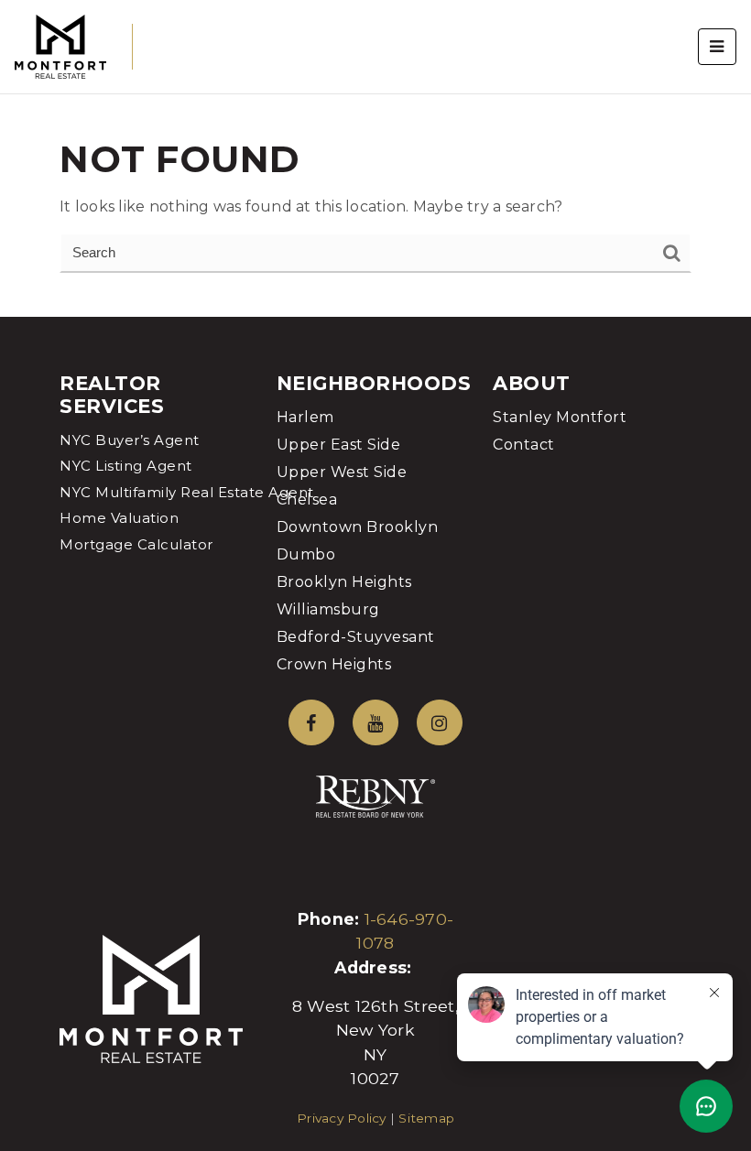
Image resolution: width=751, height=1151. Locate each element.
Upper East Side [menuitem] (339, 444)
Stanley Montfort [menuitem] (559, 417)
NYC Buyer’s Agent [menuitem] (130, 440)
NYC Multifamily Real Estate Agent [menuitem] (187, 492)
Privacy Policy (341, 1118)
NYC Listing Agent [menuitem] (126, 465)
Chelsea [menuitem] (307, 499)
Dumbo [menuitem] (306, 554)
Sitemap (426, 1118)
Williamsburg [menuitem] (328, 609)
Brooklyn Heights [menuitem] (344, 582)
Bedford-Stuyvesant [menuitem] (356, 637)
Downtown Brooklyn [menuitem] (358, 527)
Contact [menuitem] (524, 444)
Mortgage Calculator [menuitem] (136, 544)
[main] (375, 158)
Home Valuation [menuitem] (119, 518)
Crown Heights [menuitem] (334, 664)
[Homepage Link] (60, 45)
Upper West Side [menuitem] (342, 472)
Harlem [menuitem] (305, 417)
